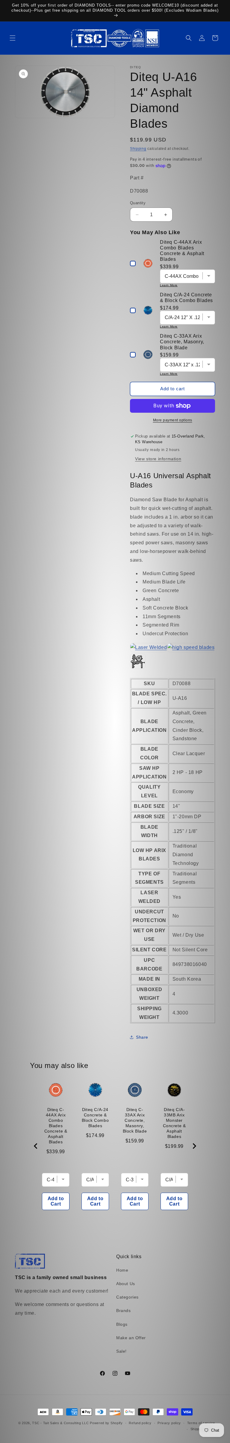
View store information (158, 458)
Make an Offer (131, 1337)
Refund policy (140, 1423)
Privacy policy (169, 1423)
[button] (12, 38)
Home (122, 1270)
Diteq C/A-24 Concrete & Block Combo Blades (95, 1117)
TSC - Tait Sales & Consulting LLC (60, 1423)
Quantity (138, 203)
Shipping (138, 149)
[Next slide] (194, 1146)
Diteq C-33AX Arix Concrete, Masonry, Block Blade (135, 1120)
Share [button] (142, 1037)
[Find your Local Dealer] (172, 647)
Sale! (121, 1351)
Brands (123, 1310)
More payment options (172, 420)
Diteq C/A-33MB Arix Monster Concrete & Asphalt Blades (174, 1123)
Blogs (122, 1324)
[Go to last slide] (36, 1146)
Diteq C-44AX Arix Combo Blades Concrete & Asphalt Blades (55, 1125)
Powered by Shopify (106, 1423)
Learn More (169, 285)
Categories (127, 1297)
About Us (125, 1283)
